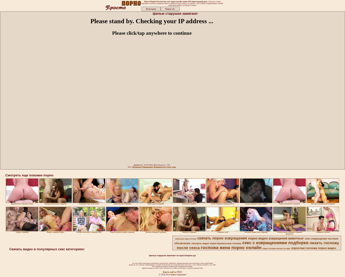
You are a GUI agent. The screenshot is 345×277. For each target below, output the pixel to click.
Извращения (147, 167)
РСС (179, 272)
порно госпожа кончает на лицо (276, 248)
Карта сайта (169, 272)
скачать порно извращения (222, 238)
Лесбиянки (137, 167)
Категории (151, 9)
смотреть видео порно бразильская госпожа (216, 243)
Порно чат (170, 9)
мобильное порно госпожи (185, 239)
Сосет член (171, 167)
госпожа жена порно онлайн (231, 247)
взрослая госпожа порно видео (313, 248)
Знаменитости (159, 167)
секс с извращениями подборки (275, 242)
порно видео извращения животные (276, 238)
